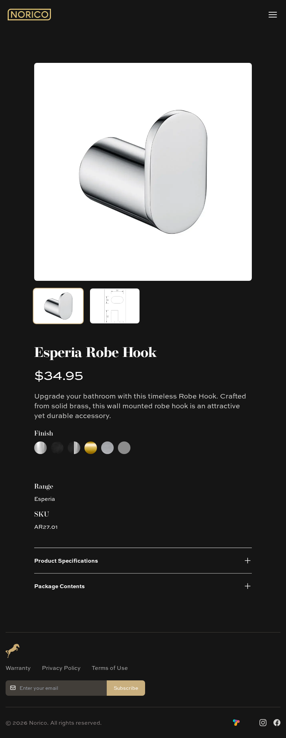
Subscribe (126, 688)
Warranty (18, 668)
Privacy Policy (61, 668)
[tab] (58, 306)
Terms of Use (110, 668)
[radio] (40, 447)
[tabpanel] (143, 172)
